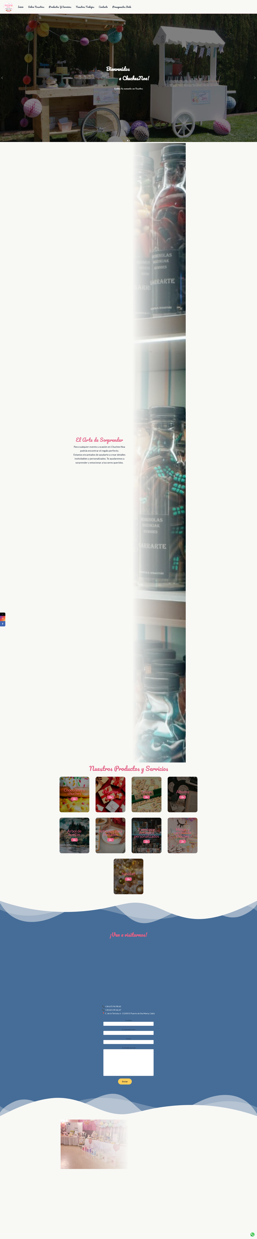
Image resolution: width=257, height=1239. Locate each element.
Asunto (128, 1039)
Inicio (20, 7)
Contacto (103, 7)
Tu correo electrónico (128, 1029)
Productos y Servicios (60, 7)
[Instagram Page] (2, 618)
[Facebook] (2, 623)
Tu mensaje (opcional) (128, 1048)
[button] (2, 77)
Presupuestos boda (121, 7)
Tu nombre (128, 1020)
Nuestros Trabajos (85, 7)
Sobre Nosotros (36, 7)
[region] (128, 78)
